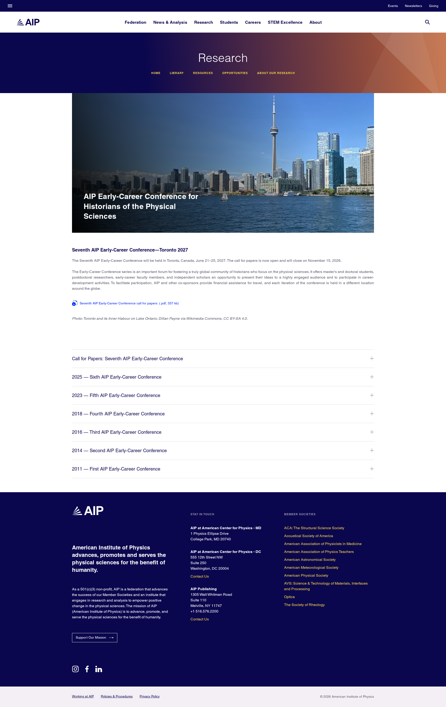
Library (177, 73)
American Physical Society (306, 575)
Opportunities (235, 73)
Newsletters (413, 6)
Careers (253, 22)
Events (393, 6)
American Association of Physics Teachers (319, 551)
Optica (289, 597)
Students (229, 22)
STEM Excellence (285, 22)
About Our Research (276, 73)
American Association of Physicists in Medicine (323, 544)
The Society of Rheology (304, 605)
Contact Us (199, 576)
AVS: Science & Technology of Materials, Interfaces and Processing (326, 586)
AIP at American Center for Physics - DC (225, 551)
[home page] (27, 22)
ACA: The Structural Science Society (314, 528)
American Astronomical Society (310, 559)
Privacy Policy (150, 696)
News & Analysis (170, 22)
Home (156, 73)
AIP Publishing (203, 589)
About (315, 22)
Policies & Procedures (117, 696)
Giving (433, 6)
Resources (203, 73)
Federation (135, 22)
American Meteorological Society (311, 567)
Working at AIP (83, 696)
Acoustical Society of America (308, 536)
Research (203, 22)
